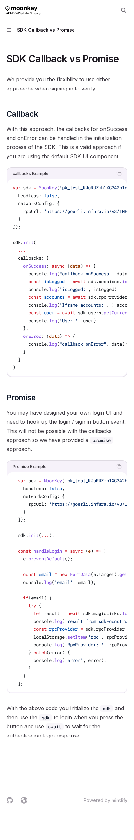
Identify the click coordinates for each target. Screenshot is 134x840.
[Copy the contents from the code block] (119, 174)
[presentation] (67, 277)
